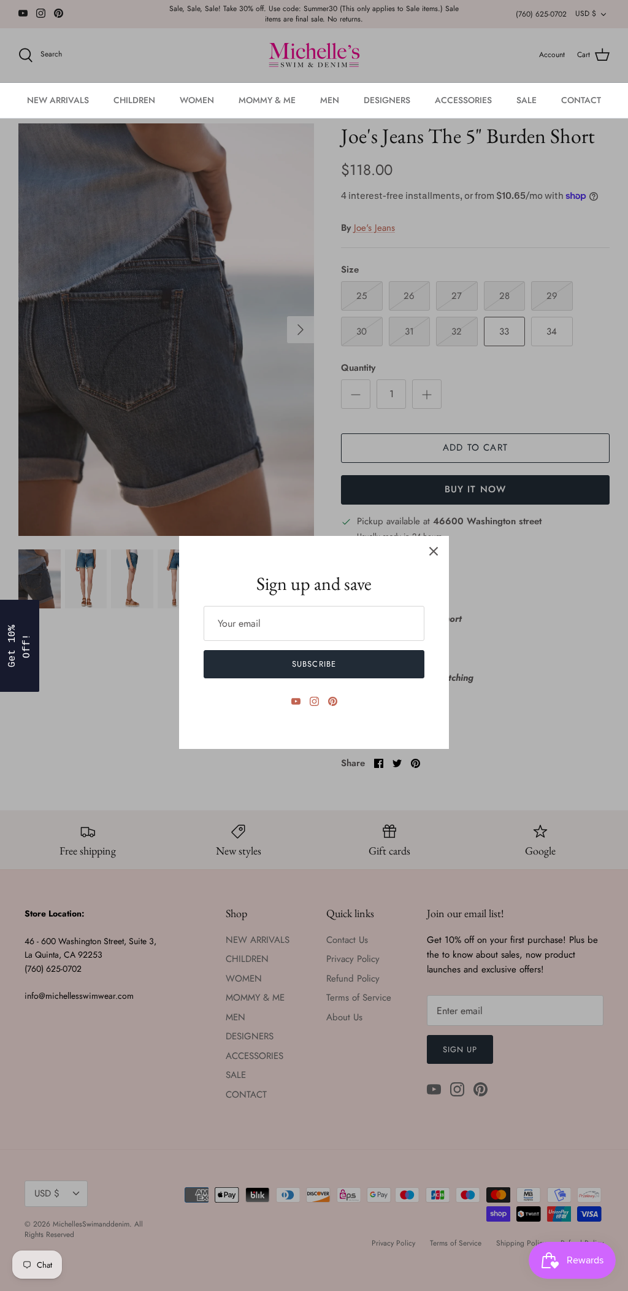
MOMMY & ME (267, 100)
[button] (19, 646)
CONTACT (581, 100)
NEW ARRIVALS (58, 100)
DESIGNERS (387, 100)
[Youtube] (296, 701)
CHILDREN (134, 100)
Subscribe (313, 664)
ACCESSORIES (463, 100)
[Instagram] (314, 701)
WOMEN (197, 100)
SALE (526, 100)
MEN (329, 100)
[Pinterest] (332, 701)
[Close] (433, 551)
